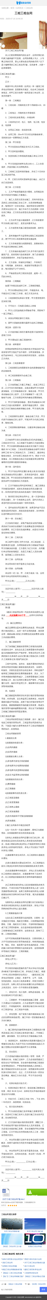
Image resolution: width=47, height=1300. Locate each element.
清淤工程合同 (7, 1263)
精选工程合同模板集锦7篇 (12, 1269)
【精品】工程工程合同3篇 (12, 1273)
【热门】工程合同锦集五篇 (12, 1276)
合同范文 (19, 8)
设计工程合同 (29, 1266)
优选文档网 (20, 1297)
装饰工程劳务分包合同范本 (12, 1259)
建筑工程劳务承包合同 (33, 1269)
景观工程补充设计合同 (33, 1259)
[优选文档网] (23, 2)
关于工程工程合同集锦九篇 (34, 1263)
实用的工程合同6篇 (9, 1266)
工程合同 (29, 8)
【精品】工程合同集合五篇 (34, 1276)
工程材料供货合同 (31, 1273)
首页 (12, 8)
